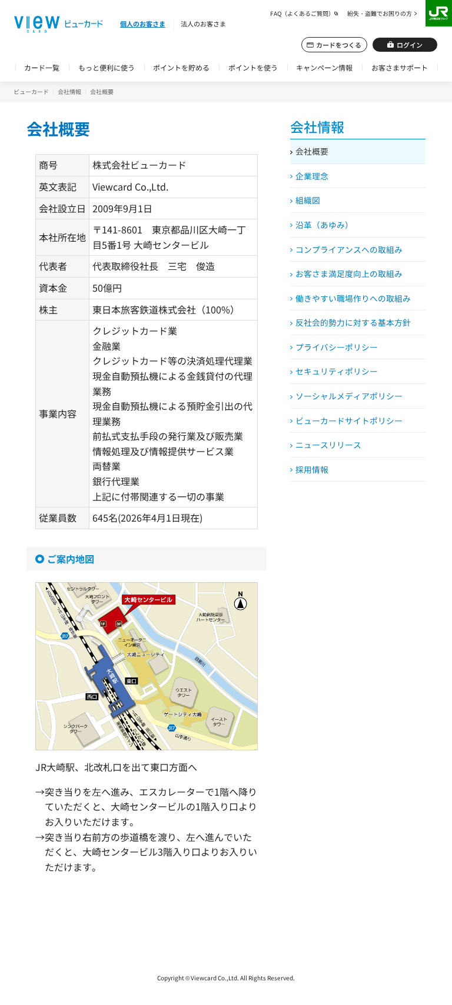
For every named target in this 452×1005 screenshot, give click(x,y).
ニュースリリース (328, 444)
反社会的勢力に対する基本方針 (353, 322)
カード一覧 (41, 67)
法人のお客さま (203, 23)
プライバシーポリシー (336, 347)
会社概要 (311, 151)
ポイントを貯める (181, 67)
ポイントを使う (253, 67)
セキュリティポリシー (336, 371)
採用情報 (311, 469)
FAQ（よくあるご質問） (302, 13)
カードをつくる (338, 44)
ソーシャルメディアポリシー (349, 396)
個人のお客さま (142, 23)
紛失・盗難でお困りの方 (379, 13)
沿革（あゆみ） (324, 225)
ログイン (410, 44)
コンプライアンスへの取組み (349, 249)
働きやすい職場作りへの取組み (353, 298)
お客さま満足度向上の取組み (349, 273)
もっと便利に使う (106, 67)
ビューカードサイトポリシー (349, 420)
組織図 (307, 200)
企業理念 (311, 176)
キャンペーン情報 (324, 67)
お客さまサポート (399, 67)
